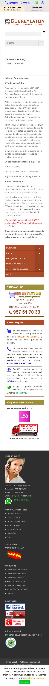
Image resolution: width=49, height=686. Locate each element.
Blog (9, 537)
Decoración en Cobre (16, 573)
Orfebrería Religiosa (16, 585)
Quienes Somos (14, 513)
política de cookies (34, 678)
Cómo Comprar (14, 517)
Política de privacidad (30, 662)
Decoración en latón (16, 577)
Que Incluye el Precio (16, 521)
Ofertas (10, 593)
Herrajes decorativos (16, 581)
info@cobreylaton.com (17, 381)
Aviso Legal (11, 662)
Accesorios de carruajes (17, 589)
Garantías (11, 533)
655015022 (28, 3)
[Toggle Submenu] (39, 247)
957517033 (13, 3)
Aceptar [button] (24, 682)
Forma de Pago (13, 525)
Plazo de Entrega (14, 529)
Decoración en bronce (17, 569)
